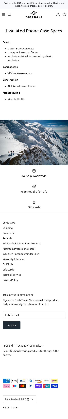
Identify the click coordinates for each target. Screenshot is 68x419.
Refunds (7, 238)
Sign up (11, 325)
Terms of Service (12, 274)
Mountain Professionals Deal (19, 248)
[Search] (11, 14)
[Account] (57, 14)
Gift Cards (8, 269)
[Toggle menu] (3, 14)
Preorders (8, 232)
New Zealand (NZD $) (17, 399)
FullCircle (8, 264)
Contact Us (9, 222)
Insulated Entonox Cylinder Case (21, 253)
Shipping (8, 227)
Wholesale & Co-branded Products (22, 243)
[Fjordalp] (34, 14)
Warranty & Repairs (13, 259)
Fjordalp (13, 407)
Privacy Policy (10, 279)
